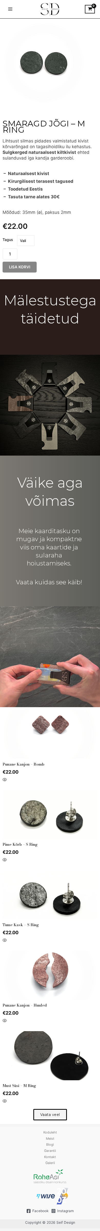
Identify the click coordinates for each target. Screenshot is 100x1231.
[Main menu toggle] (10, 9)
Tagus (8, 239)
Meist (50, 1139)
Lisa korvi (19, 267)
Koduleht (50, 1132)
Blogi (50, 1144)
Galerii (50, 1163)
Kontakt (50, 1157)
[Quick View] (5, 779)
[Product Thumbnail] (13, 29)
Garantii (50, 1151)
